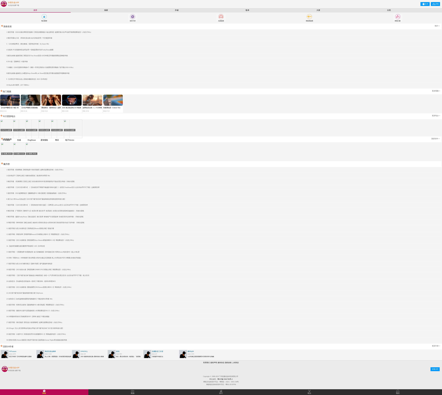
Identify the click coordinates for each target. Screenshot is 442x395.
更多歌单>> (435, 139)
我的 (398, 393)
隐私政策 (228, 362)
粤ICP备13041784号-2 (225, 379)
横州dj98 (191, 351)
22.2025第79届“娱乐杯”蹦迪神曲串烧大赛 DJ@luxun (24, 293)
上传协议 (235, 362)
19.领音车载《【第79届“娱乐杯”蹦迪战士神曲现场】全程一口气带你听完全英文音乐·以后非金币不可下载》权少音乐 (47, 275)
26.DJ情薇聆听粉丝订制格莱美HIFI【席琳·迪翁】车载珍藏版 (27, 316)
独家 (106, 10)
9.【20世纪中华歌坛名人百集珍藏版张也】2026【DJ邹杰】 (27, 79)
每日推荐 (44, 18)
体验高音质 (309, 18)
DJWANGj (84, 351)
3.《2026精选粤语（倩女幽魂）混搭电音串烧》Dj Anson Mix (27, 44)
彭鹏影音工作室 (157, 351)
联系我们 (206, 362)
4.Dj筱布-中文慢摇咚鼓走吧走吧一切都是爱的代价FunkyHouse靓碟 (29, 50)
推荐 (35, 10)
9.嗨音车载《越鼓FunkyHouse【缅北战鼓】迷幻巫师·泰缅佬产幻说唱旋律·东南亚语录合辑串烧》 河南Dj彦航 (44, 217)
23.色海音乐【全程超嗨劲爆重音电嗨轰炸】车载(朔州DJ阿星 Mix (29, 299)
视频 (132, 393)
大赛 (318, 10)
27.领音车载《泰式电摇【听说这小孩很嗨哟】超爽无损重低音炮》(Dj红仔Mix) (34, 322)
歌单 (247, 10)
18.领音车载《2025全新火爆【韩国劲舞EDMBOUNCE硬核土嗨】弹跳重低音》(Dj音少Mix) (38, 269)
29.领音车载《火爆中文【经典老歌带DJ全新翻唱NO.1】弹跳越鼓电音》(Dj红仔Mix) (36, 334)
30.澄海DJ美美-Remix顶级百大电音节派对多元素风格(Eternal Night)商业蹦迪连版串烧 (36, 340)
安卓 (426, 4)
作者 (177, 10)
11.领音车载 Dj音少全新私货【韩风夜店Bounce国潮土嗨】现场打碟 (30, 228)
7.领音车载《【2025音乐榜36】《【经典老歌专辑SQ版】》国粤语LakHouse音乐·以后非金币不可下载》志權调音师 (47, 205)
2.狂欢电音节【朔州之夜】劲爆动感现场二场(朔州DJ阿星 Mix (28, 175)
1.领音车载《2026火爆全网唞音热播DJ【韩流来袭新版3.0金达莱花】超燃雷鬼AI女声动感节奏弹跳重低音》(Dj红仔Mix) (48, 32)
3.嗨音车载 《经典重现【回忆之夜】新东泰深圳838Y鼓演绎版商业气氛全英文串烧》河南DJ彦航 (40, 181)
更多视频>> (436, 91)
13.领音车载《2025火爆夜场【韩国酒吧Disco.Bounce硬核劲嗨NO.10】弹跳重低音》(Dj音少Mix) (40, 240)
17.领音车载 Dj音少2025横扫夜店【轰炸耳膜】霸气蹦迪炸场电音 (29, 264)
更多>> (437, 26)
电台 (309, 393)
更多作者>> (436, 346)
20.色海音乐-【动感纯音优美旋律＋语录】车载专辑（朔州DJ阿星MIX (31, 281)
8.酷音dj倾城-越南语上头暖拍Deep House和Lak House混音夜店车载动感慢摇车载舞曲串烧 (37, 73)
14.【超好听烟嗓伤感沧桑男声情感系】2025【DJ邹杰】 (26, 246)
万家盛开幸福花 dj (157, 356)
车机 (437, 4)
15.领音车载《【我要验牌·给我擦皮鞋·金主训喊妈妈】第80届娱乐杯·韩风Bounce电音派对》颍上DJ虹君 (43, 252)
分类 (389, 10)
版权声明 (214, 362)
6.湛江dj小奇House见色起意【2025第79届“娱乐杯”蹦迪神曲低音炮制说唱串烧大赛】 (36, 199)
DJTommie (12, 351)
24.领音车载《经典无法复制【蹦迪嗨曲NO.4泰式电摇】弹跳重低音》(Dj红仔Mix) (35, 305)
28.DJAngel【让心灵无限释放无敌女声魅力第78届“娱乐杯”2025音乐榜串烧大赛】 (35, 328)
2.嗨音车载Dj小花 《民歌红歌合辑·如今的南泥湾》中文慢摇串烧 (29, 38)
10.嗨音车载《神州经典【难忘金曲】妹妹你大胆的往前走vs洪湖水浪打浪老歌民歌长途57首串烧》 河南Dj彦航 (45, 222)
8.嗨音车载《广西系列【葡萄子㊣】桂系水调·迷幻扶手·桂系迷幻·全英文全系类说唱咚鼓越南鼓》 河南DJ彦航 (45, 211)
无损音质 (221, 18)
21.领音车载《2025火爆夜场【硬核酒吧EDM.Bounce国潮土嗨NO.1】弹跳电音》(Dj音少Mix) (38, 287)
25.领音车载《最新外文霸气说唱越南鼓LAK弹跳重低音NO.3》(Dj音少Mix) (32, 311)
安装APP (435, 369)
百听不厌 (133, 18)
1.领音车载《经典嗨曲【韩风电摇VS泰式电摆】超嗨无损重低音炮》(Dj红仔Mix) (34, 170)
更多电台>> (436, 116)
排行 (221, 393)
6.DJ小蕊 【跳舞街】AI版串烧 (17, 61)
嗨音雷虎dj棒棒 (50, 351)
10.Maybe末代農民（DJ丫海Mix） (18, 85)
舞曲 (44, 393)
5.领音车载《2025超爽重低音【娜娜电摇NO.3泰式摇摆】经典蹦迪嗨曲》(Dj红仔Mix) (36, 193)
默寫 (117, 351)
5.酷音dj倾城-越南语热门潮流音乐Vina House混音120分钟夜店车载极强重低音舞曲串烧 (37, 56)
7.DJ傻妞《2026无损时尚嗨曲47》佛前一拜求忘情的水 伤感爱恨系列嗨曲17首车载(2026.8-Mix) (39, 67)
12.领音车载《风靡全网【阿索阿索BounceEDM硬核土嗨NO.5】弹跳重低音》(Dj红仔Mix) (37, 234)
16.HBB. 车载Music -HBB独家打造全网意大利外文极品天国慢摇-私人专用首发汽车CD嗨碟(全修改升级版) (43, 258)
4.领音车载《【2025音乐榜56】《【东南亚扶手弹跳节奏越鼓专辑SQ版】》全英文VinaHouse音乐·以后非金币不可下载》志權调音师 (52, 187)
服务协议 (221, 362)
